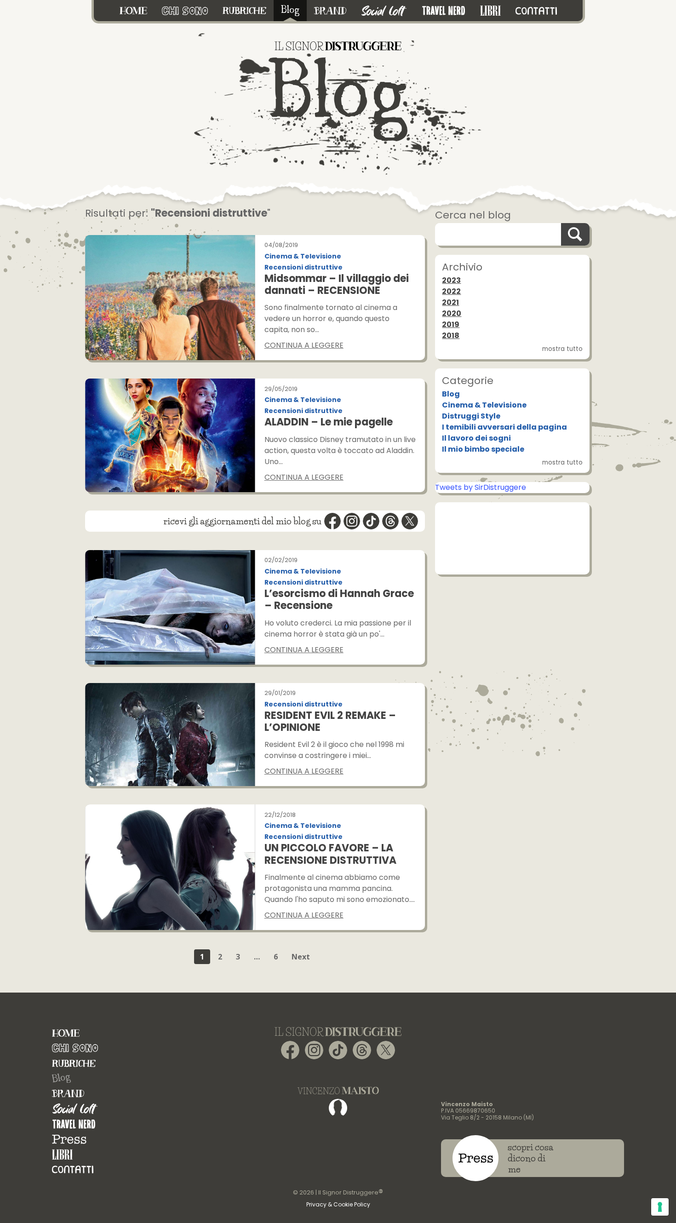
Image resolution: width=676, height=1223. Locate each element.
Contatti (72, 1169)
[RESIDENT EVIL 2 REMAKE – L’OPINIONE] (170, 735)
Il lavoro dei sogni (476, 438)
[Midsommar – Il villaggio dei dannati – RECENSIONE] (170, 298)
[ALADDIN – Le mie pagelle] (170, 435)
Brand (68, 1093)
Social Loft (75, 1108)
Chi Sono (75, 1048)
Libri (62, 1154)
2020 (451, 313)
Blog (451, 394)
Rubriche (74, 1063)
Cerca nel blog (473, 215)
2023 (451, 280)
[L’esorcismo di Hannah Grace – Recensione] (170, 607)
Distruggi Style (471, 416)
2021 (450, 302)
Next (301, 957)
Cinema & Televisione (302, 256)
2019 (450, 324)
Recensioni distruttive (303, 267)
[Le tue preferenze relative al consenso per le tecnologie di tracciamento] (660, 1207)
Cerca (575, 234)
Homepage (66, 1033)
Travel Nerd (74, 1124)
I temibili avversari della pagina (504, 427)
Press (69, 1139)
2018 (450, 335)
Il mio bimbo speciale (483, 449)
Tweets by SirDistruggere (480, 487)
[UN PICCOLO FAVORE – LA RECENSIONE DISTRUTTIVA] (170, 867)
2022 (451, 291)
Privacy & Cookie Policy (338, 1204)
